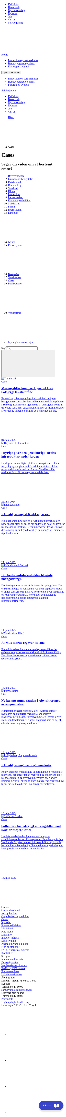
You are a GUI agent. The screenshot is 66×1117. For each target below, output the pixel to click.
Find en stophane (10, 946)
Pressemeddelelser (11, 925)
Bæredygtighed (16, 175)
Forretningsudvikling (19, 200)
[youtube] (33, 1112)
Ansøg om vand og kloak (14, 943)
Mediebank (7, 928)
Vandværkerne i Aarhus (14, 965)
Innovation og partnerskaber (23, 60)
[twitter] (33, 1086)
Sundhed (13, 188)
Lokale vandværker (11, 974)
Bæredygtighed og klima (21, 63)
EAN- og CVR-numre (13, 968)
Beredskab (13, 7)
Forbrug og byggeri (18, 66)
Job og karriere (9, 913)
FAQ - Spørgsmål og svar (15, 949)
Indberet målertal (10, 937)
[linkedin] (33, 1034)
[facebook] (33, 1060)
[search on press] (28, 363)
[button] (11, 72)
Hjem (11, 117)
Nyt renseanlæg (16, 10)
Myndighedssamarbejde (21, 342)
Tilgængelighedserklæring (15, 1002)
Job (10, 16)
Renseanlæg (14, 185)
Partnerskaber (15, 197)
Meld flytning (8, 940)
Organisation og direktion (15, 916)
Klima (11, 191)
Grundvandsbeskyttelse (20, 179)
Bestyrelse (13, 274)
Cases (11, 280)
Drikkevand (14, 182)
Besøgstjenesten (9, 962)
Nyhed (11, 242)
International (14, 209)
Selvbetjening (15, 22)
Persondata (7, 999)
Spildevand (14, 203)
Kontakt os (7, 953)
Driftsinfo (13, 4)
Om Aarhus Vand (10, 910)
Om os (11, 19)
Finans (11, 206)
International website (12, 959)
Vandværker (14, 277)
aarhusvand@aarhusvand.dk (16, 989)
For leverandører (10, 971)
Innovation (14, 194)
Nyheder (12, 13)
